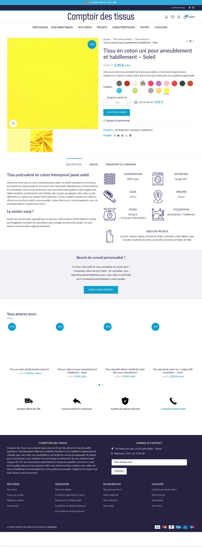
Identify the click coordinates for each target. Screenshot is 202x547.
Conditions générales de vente (69, 495)
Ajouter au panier (117, 112)
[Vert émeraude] (127, 90)
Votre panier (157, 500)
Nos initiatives (110, 500)
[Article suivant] (193, 41)
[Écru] (135, 83)
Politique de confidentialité (68, 500)
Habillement (147, 130)
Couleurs (107, 87)
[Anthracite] (119, 83)
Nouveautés (13, 506)
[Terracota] (190, 83)
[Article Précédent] (187, 41)
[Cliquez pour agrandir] (13, 123)
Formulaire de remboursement (70, 511)
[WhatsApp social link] (126, 136)
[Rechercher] (179, 17)
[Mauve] (158, 83)
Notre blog (108, 506)
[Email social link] (118, 136)
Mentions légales (63, 490)
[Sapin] (182, 83)
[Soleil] (166, 90)
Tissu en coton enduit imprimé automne (29, 369)
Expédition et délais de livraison (70, 506)
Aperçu (49, 341)
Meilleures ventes (15, 500)
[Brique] (127, 83)
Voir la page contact (101, 290)
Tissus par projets (15, 495)
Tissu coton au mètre (122, 39)
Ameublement (122, 130)
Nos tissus (12, 490)
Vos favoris (157, 506)
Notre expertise (111, 495)
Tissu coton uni (142, 39)
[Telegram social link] (130, 136)
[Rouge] (174, 83)
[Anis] (135, 90)
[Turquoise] (119, 90)
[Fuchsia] (151, 83)
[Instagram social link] (193, 8)
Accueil (106, 39)
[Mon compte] (166, 17)
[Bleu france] (143, 90)
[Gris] (151, 90)
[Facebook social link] (189, 8)
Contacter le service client (173, 409)
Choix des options (49, 334)
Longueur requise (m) (117, 97)
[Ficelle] (143, 83)
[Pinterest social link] (122, 136)
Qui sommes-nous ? (113, 490)
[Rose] (166, 83)
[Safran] (158, 90)
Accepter (190, 542)
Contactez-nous (178, 8)
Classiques (135, 130)
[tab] (74, 163)
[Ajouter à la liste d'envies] (49, 326)
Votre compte (158, 495)
